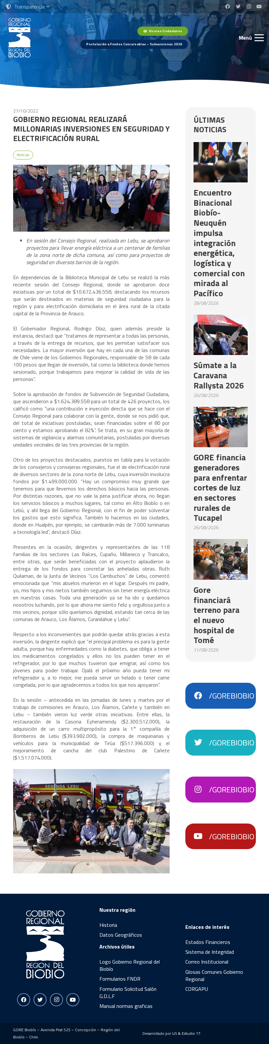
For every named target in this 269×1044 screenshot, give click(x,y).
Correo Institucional (206, 962)
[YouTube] (259, 6)
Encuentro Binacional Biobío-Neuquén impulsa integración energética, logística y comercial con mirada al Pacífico (219, 243)
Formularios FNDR (119, 979)
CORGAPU (196, 989)
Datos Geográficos (120, 935)
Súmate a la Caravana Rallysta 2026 (219, 375)
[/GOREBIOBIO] (201, 696)
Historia (108, 925)
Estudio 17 (191, 1033)
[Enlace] (19, 37)
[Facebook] (227, 6)
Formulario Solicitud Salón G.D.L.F (127, 992)
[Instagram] (248, 6)
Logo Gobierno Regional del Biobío (129, 965)
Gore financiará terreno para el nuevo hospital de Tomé (216, 615)
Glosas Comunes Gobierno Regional (214, 975)
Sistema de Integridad (209, 952)
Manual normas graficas (126, 1006)
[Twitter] (238, 6)
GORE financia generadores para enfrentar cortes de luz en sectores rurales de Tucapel (220, 487)
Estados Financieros (207, 942)
